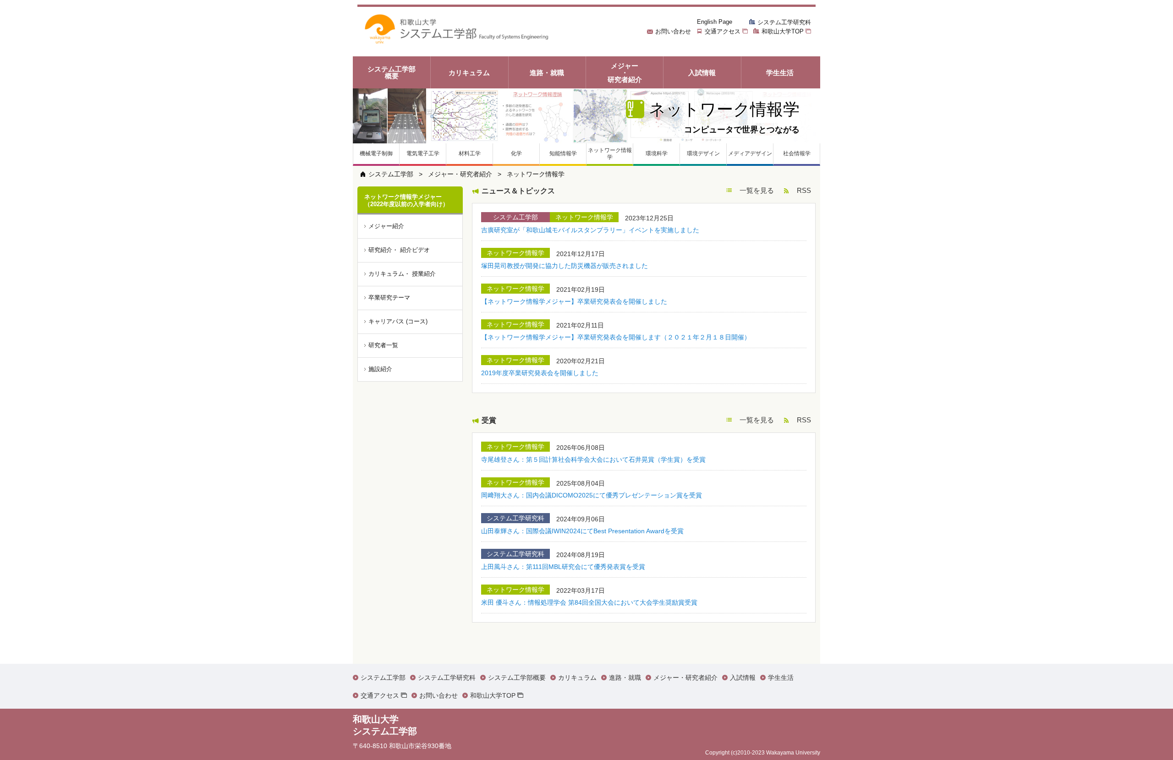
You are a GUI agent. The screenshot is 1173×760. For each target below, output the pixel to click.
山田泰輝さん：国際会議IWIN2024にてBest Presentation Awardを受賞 (582, 531)
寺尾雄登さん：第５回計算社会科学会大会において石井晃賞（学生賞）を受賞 (593, 459)
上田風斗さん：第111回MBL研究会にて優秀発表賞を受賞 (563, 566)
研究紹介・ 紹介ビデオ (399, 249)
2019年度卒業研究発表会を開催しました (539, 373)
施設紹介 (380, 369)
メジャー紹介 (386, 226)
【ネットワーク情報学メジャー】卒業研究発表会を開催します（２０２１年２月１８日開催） (616, 337)
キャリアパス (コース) (398, 321)
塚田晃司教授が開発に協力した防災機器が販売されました (564, 265)
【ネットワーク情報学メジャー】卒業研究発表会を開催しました (574, 301)
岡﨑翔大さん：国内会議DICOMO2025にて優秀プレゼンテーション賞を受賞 (591, 495)
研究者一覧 (383, 345)
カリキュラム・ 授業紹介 (402, 273)
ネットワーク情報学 (536, 174)
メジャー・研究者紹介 (460, 174)
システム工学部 (390, 174)
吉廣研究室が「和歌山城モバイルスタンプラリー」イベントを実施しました (590, 230)
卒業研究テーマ (389, 297)
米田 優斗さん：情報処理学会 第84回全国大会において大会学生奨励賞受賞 (589, 602)
